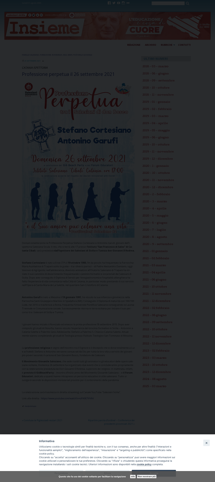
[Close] (206, 443)
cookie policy (144, 464)
